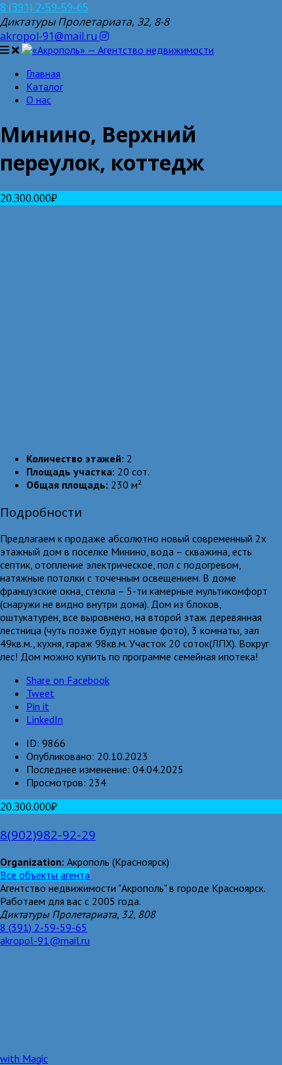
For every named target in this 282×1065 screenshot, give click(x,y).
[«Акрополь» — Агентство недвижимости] (118, 49)
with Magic (24, 1058)
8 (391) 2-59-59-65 (44, 7)
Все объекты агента (45, 874)
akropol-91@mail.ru (50, 36)
